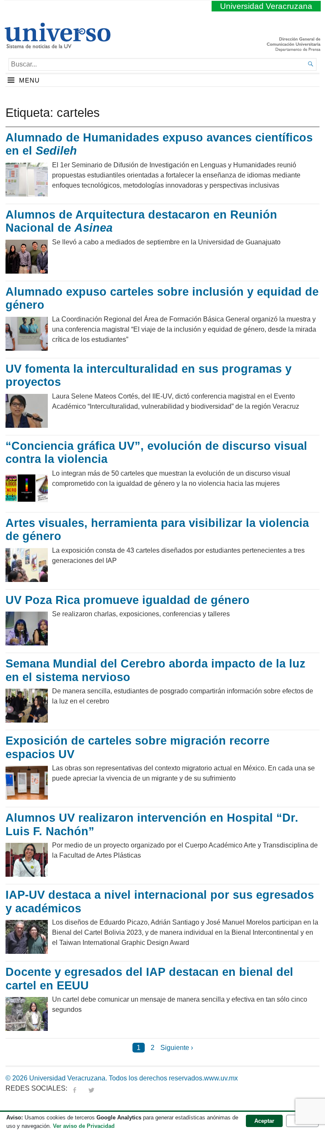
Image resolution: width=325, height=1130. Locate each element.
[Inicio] (57, 45)
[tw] (91, 1088)
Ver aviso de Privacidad (84, 1126)
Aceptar (264, 1121)
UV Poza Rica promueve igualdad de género (128, 600)
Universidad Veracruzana (266, 6)
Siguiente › (176, 1047)
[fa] (74, 1088)
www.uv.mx (221, 1078)
